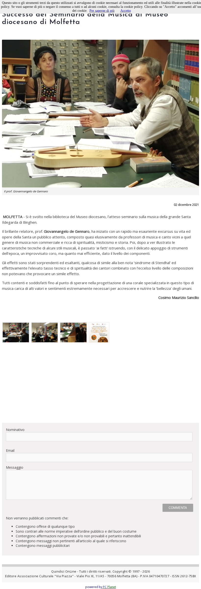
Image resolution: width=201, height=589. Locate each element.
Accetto (125, 10)
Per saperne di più (101, 10)
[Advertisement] (100, 384)
